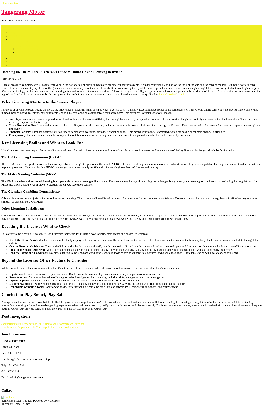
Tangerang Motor (23, 11)
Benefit (13, 58)
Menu (4, 26)
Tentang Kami (17, 35)
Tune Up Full (23, 52)
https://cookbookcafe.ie (172, 94)
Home (12, 32)
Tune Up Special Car (28, 48)
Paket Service (16, 39)
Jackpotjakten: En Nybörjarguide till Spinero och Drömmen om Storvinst (42, 323)
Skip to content (9, 2)
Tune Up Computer (27, 45)
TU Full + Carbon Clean (30, 55)
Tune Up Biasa (24, 42)
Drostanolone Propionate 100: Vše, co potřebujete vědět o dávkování (40, 327)
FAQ (11, 61)
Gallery (13, 64)
